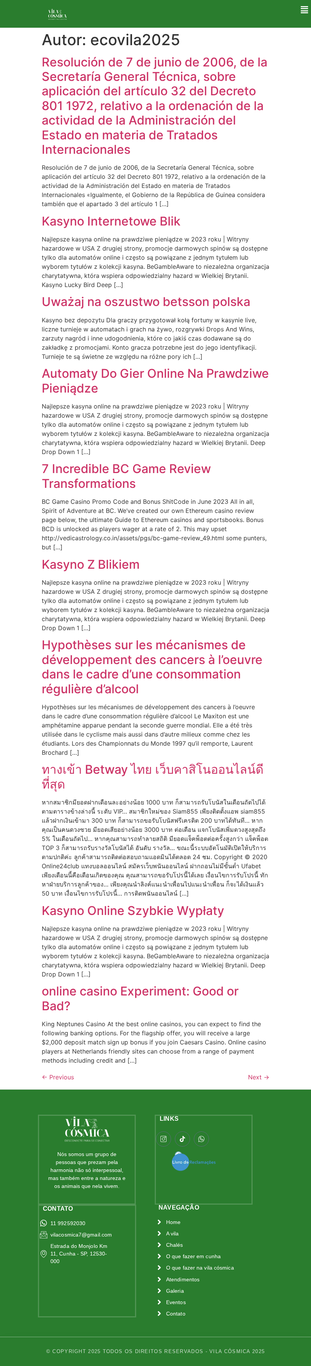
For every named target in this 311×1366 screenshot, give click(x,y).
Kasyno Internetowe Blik (111, 221)
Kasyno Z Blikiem (91, 564)
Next (258, 1077)
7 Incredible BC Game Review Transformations (126, 476)
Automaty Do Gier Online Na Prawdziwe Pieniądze (155, 380)
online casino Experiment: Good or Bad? (140, 998)
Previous (58, 1077)
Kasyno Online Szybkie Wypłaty (133, 910)
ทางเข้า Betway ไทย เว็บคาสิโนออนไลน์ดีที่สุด (153, 776)
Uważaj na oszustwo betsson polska (146, 301)
